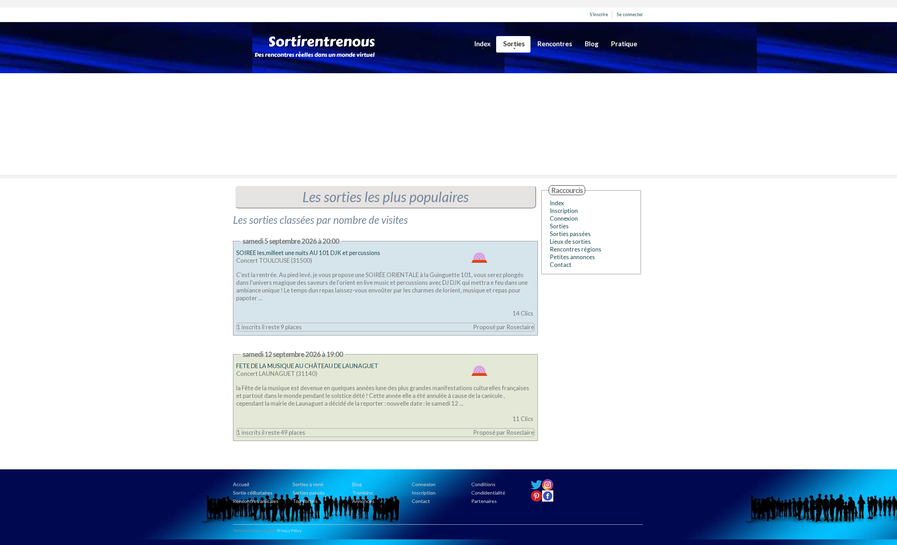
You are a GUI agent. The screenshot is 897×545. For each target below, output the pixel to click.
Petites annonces (572, 257)
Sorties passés (309, 493)
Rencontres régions (575, 249)
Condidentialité (488, 493)
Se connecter (630, 14)
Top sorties (305, 501)
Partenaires (484, 501)
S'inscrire (599, 14)
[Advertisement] (448, 126)
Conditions (483, 484)
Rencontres (554, 44)
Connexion (564, 218)
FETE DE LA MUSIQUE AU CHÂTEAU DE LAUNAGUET (307, 366)
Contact (560, 264)
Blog (591, 44)
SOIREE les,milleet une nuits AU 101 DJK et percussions (309, 252)
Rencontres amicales (256, 501)
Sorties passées (570, 233)
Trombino (362, 493)
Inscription (564, 210)
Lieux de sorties (570, 241)
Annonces (363, 501)
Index (482, 44)
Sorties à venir (308, 484)
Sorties (514, 44)
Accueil (241, 484)
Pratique (624, 44)
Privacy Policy (289, 530)
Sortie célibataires (253, 493)
